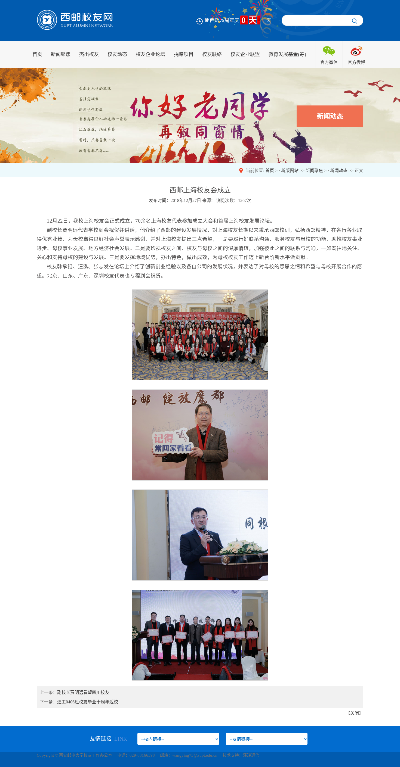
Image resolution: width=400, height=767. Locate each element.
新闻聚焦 (60, 54)
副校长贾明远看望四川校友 (83, 692)
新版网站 (290, 170)
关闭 (354, 713)
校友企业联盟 (245, 54)
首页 (37, 54)
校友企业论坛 (150, 54)
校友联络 (212, 54)
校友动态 (117, 54)
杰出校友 (89, 54)
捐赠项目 (183, 54)
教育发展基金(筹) (287, 54)
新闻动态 (338, 170)
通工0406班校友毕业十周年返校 (87, 702)
